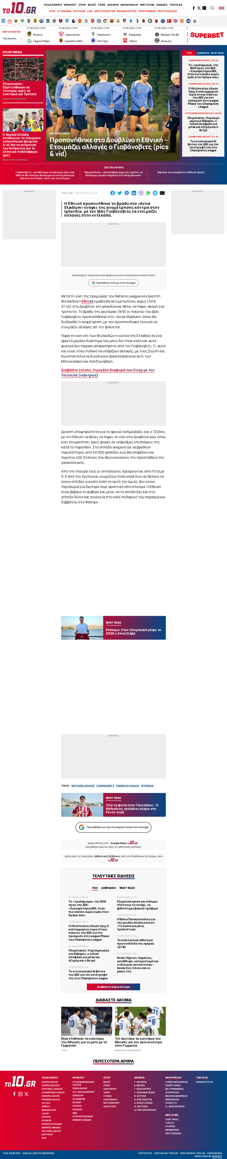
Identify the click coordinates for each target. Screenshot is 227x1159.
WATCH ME (147, 5)
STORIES (170, 1126)
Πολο (106, 1085)
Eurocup (78, 1095)
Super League (50, 1081)
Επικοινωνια (214, 1153)
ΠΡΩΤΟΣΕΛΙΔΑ (167, 11)
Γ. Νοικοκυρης (142, 1088)
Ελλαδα (77, 1102)
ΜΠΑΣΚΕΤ (70, 5)
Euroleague (80, 1088)
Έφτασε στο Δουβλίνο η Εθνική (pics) (180, 172)
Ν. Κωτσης (140, 1095)
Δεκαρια (139, 1077)
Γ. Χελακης (140, 1081)
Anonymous (173, 1077)
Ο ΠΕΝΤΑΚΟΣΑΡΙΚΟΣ (176, 1081)
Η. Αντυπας (141, 1106)
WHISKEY (217, 1156)
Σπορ (106, 1077)
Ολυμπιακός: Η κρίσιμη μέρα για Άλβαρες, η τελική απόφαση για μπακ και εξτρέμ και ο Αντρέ (203, 124)
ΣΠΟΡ (82, 5)
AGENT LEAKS (173, 1085)
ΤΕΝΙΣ (102, 5)
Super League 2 (51, 1085)
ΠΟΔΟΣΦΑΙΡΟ (53, 5)
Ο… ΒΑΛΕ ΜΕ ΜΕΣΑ (175, 1106)
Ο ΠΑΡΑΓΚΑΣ (172, 1092)
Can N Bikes (110, 1099)
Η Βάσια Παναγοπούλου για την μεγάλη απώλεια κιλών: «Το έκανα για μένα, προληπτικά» (136, 924)
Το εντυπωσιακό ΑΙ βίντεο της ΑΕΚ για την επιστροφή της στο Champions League (203, 146)
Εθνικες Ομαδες (51, 1127)
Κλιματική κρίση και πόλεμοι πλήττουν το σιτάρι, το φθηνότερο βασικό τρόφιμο (137, 905)
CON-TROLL (172, 1119)
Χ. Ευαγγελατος (143, 1099)
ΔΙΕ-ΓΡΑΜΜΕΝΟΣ (174, 1088)
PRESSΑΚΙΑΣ (172, 1099)
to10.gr (67, 193)
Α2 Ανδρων (79, 1099)
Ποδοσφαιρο (50, 1077)
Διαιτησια (47, 1134)
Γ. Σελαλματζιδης (144, 1092)
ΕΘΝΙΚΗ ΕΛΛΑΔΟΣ (127, 785)
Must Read (127, 887)
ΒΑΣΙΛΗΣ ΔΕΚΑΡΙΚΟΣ (176, 1095)
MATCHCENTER (104, 11)
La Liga (46, 1102)
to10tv (169, 1122)
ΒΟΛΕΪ (92, 5)
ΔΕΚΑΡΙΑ (113, 5)
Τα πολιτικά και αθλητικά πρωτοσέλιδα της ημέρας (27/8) (135, 943)
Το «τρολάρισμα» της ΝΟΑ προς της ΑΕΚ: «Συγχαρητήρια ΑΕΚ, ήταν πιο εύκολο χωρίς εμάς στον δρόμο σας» (203, 71)
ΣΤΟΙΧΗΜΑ (64, 11)
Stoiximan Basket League (84, 1083)
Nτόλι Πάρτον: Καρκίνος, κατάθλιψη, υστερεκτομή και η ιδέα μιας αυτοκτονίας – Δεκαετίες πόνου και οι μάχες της (138, 964)
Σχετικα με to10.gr (166, 1153)
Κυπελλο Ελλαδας (52, 1124)
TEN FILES (175, 5)
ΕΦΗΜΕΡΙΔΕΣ (172, 1129)
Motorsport (111, 1102)
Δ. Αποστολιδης (143, 1102)
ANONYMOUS (129, 5)
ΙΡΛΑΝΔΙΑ (147, 785)
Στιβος (107, 1095)
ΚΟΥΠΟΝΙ (79, 11)
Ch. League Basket (84, 1091)
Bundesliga (49, 1109)
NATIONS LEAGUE (83, 785)
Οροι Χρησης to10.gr (192, 1153)
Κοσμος (46, 1120)
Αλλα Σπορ (109, 1106)
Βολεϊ (106, 1081)
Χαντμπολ (109, 1088)
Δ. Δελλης (139, 1085)
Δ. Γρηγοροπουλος (145, 1109)
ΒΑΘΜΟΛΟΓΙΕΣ (127, 11)
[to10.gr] (19, 8)
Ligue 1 (45, 1113)
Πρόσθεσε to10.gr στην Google (115, 282)
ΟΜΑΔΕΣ (162, 5)
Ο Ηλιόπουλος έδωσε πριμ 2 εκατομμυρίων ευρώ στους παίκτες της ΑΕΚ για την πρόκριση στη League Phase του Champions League (203, 97)
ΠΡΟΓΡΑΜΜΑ (147, 11)
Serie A (46, 1106)
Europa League (51, 1095)
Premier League (51, 1099)
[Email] (162, 193)
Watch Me (171, 1114)
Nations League (51, 1131)
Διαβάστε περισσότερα (113, 986)
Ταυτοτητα (145, 1153)
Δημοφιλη (108, 887)
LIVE (90, 11)
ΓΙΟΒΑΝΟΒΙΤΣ (105, 785)
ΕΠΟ (44, 1138)
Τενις (106, 1092)
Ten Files (202, 1077)
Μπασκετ (79, 1077)
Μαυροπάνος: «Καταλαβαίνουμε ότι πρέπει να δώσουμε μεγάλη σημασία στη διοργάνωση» (113, 174)
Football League (52, 1088)
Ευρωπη (46, 1116)
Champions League (53, 1092)
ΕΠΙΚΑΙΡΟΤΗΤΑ (204, 1081)
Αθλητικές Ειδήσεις (107, 856)
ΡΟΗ (52, 11)
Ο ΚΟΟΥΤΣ (171, 1102)
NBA (75, 1113)
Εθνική (87, 301)
